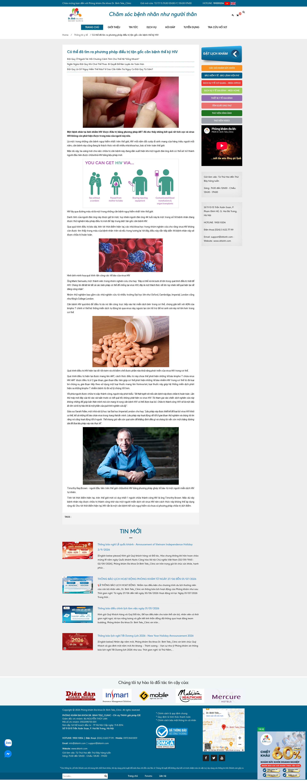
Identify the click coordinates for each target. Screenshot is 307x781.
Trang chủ (133, 776)
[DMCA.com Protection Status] (165, 743)
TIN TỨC (133, 27)
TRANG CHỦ (92, 27)
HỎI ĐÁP (170, 27)
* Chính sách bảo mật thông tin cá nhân (176, 720)
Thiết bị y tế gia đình (221, 98)
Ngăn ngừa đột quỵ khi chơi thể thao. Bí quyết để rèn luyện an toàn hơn (105, 64)
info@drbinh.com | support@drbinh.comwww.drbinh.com (85, 746)
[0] (236, 15)
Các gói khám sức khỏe (222, 68)
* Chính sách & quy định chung (171, 713)
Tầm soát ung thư (222, 105)
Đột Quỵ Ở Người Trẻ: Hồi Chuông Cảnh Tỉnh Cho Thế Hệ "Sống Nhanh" (103, 59)
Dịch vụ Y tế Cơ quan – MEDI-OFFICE (222, 83)
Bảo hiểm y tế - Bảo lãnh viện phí (222, 75)
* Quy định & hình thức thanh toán (173, 717)
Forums (148, 776)
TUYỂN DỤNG (191, 27)
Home (65, 35)
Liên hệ (162, 776)
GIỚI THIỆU (114, 27)
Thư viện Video (222, 120)
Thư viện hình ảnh (222, 113)
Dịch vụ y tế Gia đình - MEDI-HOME (222, 90)
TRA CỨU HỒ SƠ (217, 27)
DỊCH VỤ (152, 27)
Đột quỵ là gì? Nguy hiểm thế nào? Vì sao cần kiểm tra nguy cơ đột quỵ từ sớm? (110, 69)
